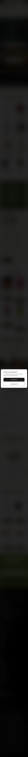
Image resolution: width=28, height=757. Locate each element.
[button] (14, 380)
